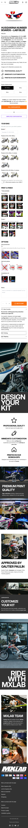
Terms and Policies (14, 822)
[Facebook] (10, 825)
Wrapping (3, 797)
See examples (5, 190)
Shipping (5, 336)
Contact (3, 805)
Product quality (5, 810)
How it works (6, 309)
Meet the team (5, 807)
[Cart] (26, 2)
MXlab (16, 818)
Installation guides (5, 813)
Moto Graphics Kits (6, 786)
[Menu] (2, 2)
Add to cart (20, 303)
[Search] (5, 2)
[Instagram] (13, 825)
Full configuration (14, 107)
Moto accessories (5, 791)
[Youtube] (15, 825)
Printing (5, 333)
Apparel (3, 794)
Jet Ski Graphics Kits (6, 789)
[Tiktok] (18, 825)
